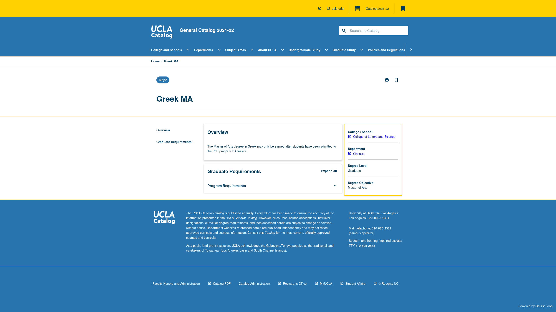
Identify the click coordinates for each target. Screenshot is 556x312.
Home (155, 61)
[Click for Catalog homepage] (162, 32)
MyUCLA (326, 283)
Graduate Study (344, 50)
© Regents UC (388, 283)
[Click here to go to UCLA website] (164, 218)
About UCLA (267, 50)
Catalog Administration (254, 283)
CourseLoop (544, 306)
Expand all (329, 171)
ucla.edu (338, 8)
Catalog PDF (222, 283)
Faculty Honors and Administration (176, 283)
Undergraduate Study (304, 50)
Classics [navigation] (358, 153)
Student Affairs (355, 283)
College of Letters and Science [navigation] (374, 136)
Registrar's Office (295, 283)
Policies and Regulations (386, 50)
